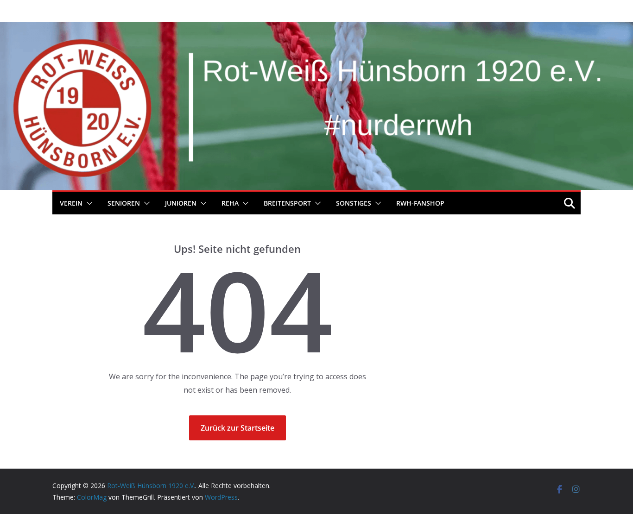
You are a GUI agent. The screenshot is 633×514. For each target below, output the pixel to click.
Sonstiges (353, 203)
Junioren (180, 203)
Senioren (124, 203)
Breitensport (287, 203)
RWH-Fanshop (420, 203)
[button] (87, 203)
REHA (230, 203)
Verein (71, 203)
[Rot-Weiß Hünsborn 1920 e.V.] (316, 29)
